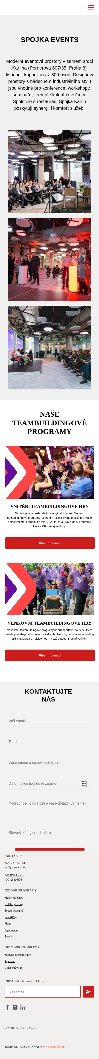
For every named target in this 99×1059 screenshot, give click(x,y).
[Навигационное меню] (91, 7)
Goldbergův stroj (14, 904)
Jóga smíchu (11, 930)
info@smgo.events (15, 867)
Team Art (10, 936)
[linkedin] (23, 1007)
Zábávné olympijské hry (18, 954)
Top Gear (10, 961)
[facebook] (7, 1007)
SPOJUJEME (55, 1047)
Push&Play (11, 917)
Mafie (8, 923)
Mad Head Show (14, 897)
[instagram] (15, 1007)
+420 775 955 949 (15, 863)
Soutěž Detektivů (14, 910)
